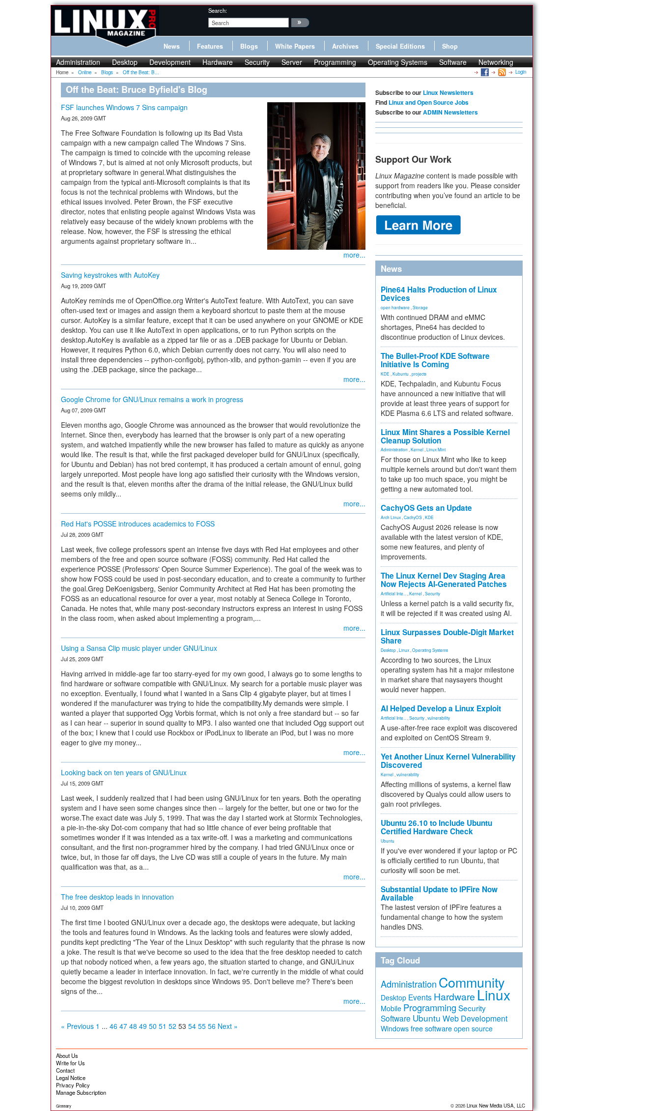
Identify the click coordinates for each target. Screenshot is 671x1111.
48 (133, 1026)
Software (453, 62)
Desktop (125, 62)
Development (170, 62)
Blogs (249, 46)
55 (202, 1026)
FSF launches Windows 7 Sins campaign (124, 107)
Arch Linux (391, 517)
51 (163, 1026)
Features (210, 46)
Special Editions (400, 46)
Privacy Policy (73, 1085)
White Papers (295, 46)
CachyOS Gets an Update (426, 507)
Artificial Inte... (393, 593)
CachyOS (413, 517)
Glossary (63, 1106)
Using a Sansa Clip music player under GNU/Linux (139, 648)
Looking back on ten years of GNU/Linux (124, 772)
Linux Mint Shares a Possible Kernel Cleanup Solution (445, 436)
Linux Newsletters (448, 92)
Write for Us (70, 1063)
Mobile (391, 1008)
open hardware (395, 307)
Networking (495, 62)
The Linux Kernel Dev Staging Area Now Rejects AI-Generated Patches (444, 579)
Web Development (475, 1018)
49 (143, 1026)
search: (217, 10)
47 (123, 1026)
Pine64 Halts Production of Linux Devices (439, 293)
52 (172, 1026)
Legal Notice (70, 1078)
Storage (420, 307)
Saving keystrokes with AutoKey (110, 275)
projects (419, 374)
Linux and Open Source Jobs (429, 102)
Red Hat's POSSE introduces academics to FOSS (138, 523)
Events (420, 997)
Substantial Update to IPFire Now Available (439, 893)
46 (113, 1026)
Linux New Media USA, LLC (496, 1105)
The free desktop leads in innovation (117, 897)
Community (471, 982)
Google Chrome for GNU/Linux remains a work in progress (152, 399)
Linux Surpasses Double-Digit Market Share (447, 636)
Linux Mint (436, 449)
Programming (335, 62)
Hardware (217, 62)
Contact (65, 1070)
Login (520, 71)
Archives (345, 46)
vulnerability (438, 718)
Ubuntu (387, 841)
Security (257, 62)
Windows (395, 1028)
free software (431, 1028)
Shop (450, 46)
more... (354, 255)
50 (153, 1026)
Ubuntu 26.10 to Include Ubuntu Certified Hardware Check (436, 827)
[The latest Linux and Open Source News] (501, 71)
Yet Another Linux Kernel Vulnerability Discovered (448, 760)
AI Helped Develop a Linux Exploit (441, 708)
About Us (67, 1055)
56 (212, 1026)
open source (473, 1028)
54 (192, 1026)
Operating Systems (397, 62)
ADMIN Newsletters (450, 112)
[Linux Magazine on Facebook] (484, 71)
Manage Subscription (81, 1092)
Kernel (417, 449)
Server (291, 62)
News (172, 46)
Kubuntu (400, 374)
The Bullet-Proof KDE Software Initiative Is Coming (435, 360)
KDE (385, 374)
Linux (404, 650)
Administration (78, 62)
